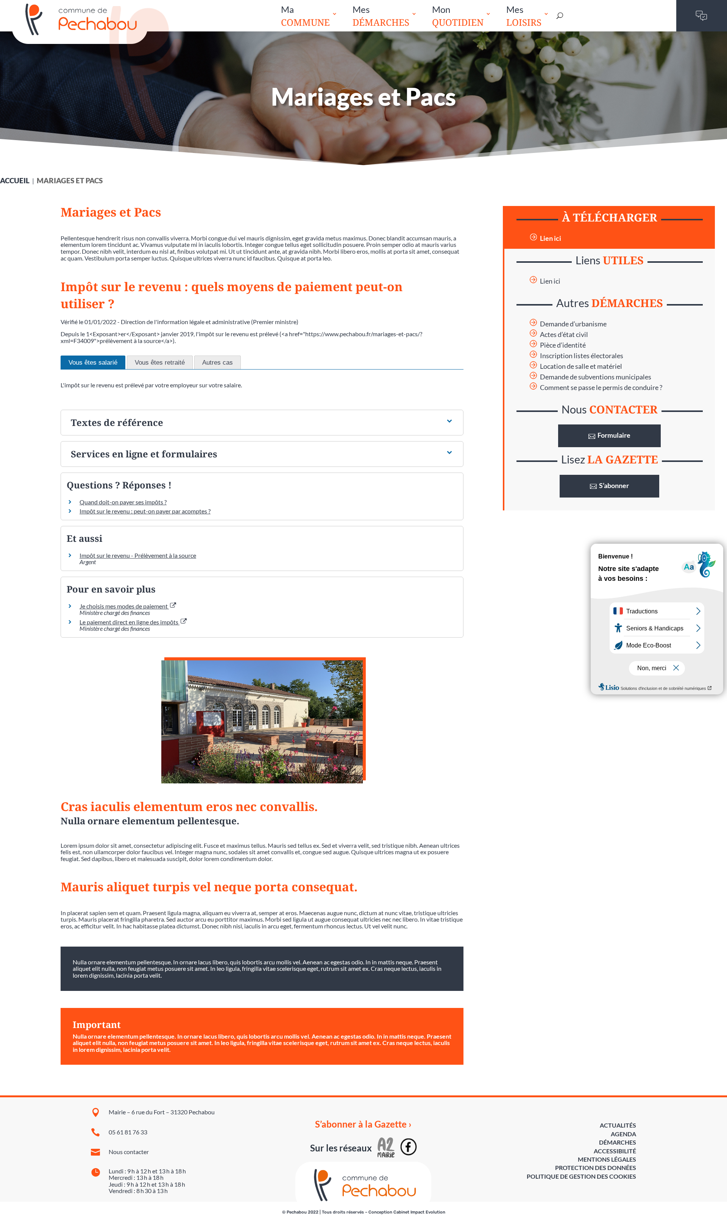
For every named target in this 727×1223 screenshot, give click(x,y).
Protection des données (595, 1167)
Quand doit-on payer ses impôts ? (123, 501)
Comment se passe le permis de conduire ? (601, 388)
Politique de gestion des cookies (581, 1176)
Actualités (618, 1125)
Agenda (623, 1133)
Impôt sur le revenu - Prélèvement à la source (138, 555)
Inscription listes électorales (581, 356)
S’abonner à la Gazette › (363, 1124)
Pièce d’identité (563, 345)
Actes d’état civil (564, 335)
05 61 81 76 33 (128, 1132)
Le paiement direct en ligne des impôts (129, 622)
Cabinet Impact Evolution (419, 1212)
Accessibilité (615, 1150)
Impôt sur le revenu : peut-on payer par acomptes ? (145, 511)
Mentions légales (607, 1159)
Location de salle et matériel (581, 366)
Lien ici (550, 238)
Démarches (617, 1142)
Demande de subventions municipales (595, 377)
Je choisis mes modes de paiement (124, 606)
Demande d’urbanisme (573, 324)
